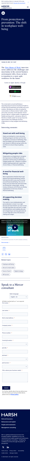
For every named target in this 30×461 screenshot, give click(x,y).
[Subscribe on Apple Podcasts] (15, 87)
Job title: (4, 348)
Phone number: (6, 333)
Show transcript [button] (4, 242)
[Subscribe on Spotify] (15, 91)
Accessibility (21, 451)
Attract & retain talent (8, 268)
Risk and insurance (7, 419)
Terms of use (4, 451)
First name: (5, 303)
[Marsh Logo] (9, 415)
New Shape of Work (13, 67)
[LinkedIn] (8, 447)
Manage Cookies (14, 453)
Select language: (14, 294)
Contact (4, 250)
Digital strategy (18, 271)
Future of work (7, 271)
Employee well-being (8, 264)
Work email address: (8, 318)
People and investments (8, 424)
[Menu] (27, 7)
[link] (3, 254)
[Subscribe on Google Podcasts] (15, 95)
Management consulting (8, 427)
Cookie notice (4, 453)
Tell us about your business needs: (11, 370)
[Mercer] (6, 7)
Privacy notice (13, 451)
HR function (6, 274)
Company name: (6, 325)
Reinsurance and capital (8, 422)
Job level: (4, 355)
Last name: (5, 310)
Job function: (5, 363)
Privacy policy (14, 394)
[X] (3, 447)
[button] (28, 2)
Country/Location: (7, 340)
